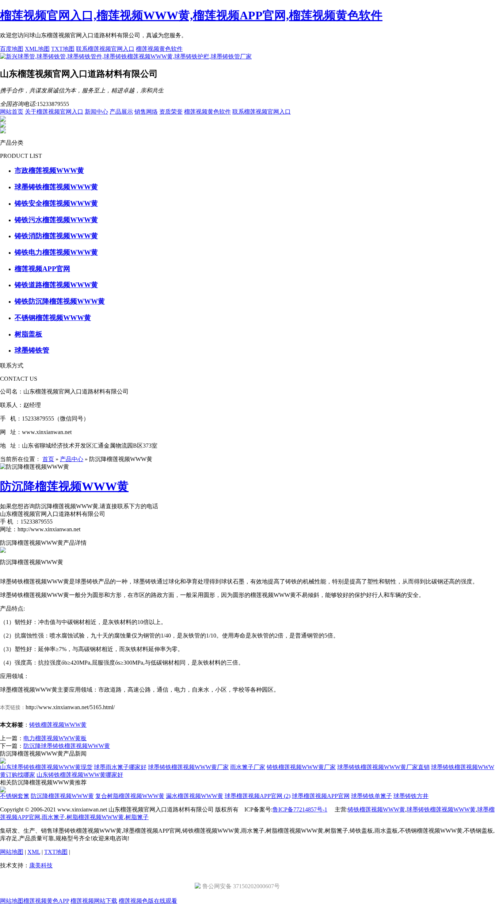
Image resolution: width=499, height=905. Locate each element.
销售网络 (146, 112)
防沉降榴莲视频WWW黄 (62, 796)
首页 (48, 459)
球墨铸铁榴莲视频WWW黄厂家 (188, 767)
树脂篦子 (137, 817)
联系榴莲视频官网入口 (105, 49)
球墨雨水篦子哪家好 (120, 767)
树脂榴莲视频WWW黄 (95, 817)
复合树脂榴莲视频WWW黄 (129, 796)
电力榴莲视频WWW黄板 (55, 738)
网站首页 (11, 112)
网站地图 (11, 852)
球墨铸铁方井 (410, 796)
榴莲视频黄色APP (46, 901)
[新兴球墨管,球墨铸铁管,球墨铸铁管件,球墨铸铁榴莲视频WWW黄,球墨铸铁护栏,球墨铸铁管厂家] (126, 56)
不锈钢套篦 (14, 796)
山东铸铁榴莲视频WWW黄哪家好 (80, 775)
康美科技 (41, 865)
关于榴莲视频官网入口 (54, 112)
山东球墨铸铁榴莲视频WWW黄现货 (46, 767)
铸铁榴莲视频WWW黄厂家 (301, 767)
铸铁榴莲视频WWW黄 (58, 725)
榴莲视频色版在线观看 (148, 901)
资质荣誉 (171, 112)
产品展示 (121, 112)
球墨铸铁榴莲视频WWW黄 (441, 809)
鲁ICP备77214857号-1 (300, 809)
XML (33, 852)
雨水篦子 (53, 817)
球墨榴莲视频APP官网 (321, 796)
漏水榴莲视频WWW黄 (194, 796)
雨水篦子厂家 (247, 767)
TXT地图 (63, 49)
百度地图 (11, 49)
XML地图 (37, 49)
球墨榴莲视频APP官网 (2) (257, 796)
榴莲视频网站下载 (94, 901)
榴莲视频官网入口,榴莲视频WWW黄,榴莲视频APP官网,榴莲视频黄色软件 (191, 15)
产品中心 (71, 459)
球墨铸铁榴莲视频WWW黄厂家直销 (383, 767)
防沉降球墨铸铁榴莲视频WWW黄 (66, 746)
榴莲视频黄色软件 (159, 49)
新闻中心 (96, 112)
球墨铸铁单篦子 (371, 796)
